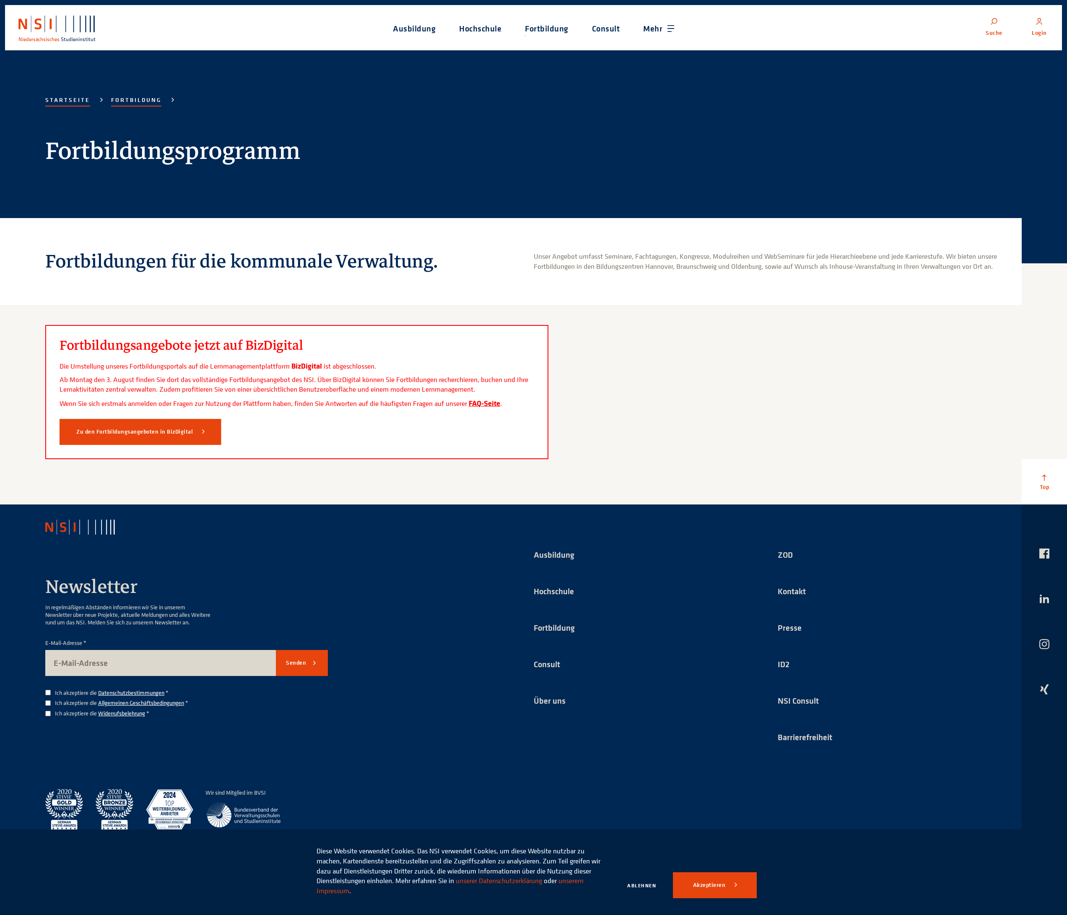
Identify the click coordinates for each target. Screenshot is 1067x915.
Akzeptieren (710, 885)
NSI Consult (798, 700)
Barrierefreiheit (805, 737)
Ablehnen (641, 885)
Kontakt (792, 591)
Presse (790, 627)
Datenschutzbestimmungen (131, 693)
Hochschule (554, 591)
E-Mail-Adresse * (65, 643)
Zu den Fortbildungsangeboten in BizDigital (135, 431)
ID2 (783, 664)
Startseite (67, 100)
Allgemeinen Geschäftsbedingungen (141, 703)
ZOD (785, 554)
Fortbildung (136, 100)
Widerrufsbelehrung (121, 713)
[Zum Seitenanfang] (1044, 481)
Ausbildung (554, 554)
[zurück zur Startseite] (87, 527)
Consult (547, 664)
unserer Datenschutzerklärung (499, 880)
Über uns (550, 700)
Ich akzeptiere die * (112, 693)
